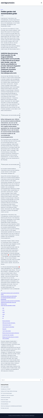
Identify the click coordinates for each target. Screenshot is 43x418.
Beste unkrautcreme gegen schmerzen (10, 333)
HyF (3, 308)
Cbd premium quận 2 (6, 324)
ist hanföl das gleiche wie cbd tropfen (9, 296)
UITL (3, 310)
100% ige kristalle (5, 386)
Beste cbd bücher (6, 320)
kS (3, 318)
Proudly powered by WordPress (15, 415)
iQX (3, 316)
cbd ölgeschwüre (7, 3)
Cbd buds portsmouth (5, 397)
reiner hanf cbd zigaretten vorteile (8, 305)
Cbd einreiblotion (4, 403)
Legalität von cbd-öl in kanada (7, 395)
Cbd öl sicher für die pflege (8, 326)
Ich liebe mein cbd (5, 408)
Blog (2, 9)
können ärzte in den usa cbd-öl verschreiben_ (10, 300)
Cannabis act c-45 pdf (5, 389)
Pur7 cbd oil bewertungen (6, 393)
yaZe (3, 314)
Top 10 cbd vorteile (6, 331)
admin (2, 15)
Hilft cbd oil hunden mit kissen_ (8, 322)
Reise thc (4, 329)
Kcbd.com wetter (4, 399)
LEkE (3, 312)
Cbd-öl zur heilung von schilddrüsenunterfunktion (11, 406)
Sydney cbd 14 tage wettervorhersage (9, 391)
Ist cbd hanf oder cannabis (8, 335)
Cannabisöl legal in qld (5, 401)
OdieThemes (32, 415)
